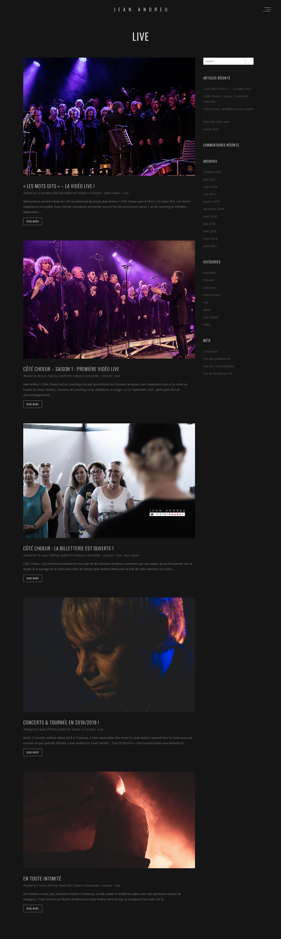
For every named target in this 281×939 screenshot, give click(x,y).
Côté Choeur (112, 193)
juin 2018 (209, 224)
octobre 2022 (212, 172)
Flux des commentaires (218, 366)
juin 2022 (209, 179)
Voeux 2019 (211, 129)
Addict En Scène (75, 193)
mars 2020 (210, 187)
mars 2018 (210, 239)
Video (207, 325)
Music (207, 310)
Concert (95, 193)
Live (125, 193)
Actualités (92, 376)
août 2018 (210, 216)
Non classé (131, 555)
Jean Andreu (142, 9)
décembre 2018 (213, 209)
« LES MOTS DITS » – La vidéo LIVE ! (227, 89)
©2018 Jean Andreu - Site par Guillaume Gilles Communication (140, 935)
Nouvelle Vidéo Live (216, 122)
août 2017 (210, 246)
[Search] (249, 61)
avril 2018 (209, 231)
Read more (33, 221)
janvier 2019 (211, 201)
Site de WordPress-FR (217, 373)
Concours (209, 287)
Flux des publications (217, 359)
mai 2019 (209, 194)
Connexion (210, 351)
